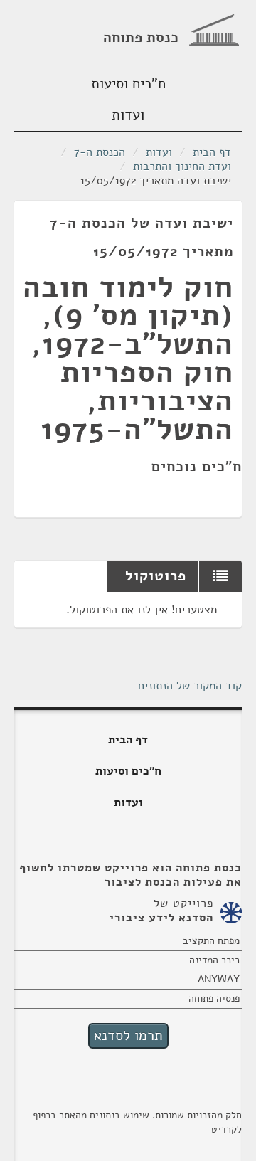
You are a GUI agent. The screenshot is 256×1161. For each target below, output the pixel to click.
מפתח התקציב (211, 941)
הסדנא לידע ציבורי (161, 918)
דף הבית (212, 152)
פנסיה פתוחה (214, 998)
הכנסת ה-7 (99, 152)
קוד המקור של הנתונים (190, 686)
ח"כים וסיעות (128, 83)
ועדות (128, 114)
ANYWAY (219, 979)
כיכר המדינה (214, 960)
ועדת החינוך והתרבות (182, 166)
